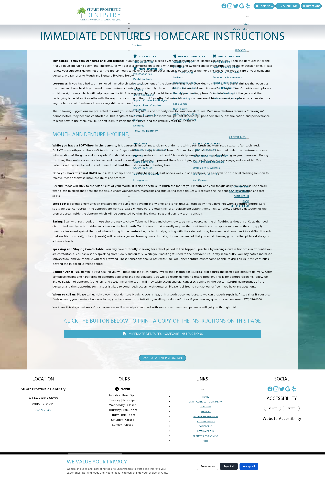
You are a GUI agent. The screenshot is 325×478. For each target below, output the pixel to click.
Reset (291, 408)
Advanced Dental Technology (210, 156)
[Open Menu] (247, 16)
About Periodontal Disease (208, 162)
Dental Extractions (184, 93)
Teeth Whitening (183, 72)
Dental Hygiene (222, 62)
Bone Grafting (181, 99)
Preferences (207, 466)
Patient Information (205, 417)
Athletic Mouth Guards (186, 114)
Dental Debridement (224, 88)
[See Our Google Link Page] (241, 5)
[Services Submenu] (247, 51)
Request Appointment (205, 436)
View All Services (143, 62)
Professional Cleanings (226, 67)
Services (240, 50)
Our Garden (241, 187)
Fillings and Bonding (185, 88)
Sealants (178, 78)
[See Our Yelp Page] (247, 5)
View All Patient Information (150, 150)
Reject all (228, 466)
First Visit (139, 156)
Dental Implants (142, 79)
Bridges (137, 120)
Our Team (137, 46)
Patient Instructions (205, 150)
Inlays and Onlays (143, 95)
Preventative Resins (184, 83)
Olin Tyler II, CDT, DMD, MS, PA (205, 402)
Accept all (249, 466)
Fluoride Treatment (224, 93)
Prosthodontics (142, 74)
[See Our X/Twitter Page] (235, 5)
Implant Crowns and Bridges (150, 100)
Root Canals (180, 104)
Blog (246, 201)
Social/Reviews (239, 191)
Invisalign (178, 67)
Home (245, 24)
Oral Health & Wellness (206, 168)
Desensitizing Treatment (227, 99)
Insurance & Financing (146, 174)
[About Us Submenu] (247, 29)
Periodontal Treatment (226, 72)
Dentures (138, 126)
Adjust (273, 408)
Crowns (137, 84)
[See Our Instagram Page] (229, 5)
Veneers (138, 90)
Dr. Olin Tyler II (140, 39)
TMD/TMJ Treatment (145, 131)
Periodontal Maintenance (227, 78)
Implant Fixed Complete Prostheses (147, 107)
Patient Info (237, 137)
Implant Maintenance (225, 83)
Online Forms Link (143, 162)
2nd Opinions (200, 180)
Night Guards (181, 109)
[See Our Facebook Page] (223, 5)
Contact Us (241, 196)
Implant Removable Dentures (150, 115)
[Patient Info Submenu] (247, 138)
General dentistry (183, 62)
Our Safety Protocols (205, 174)
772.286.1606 (43, 410)
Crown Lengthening (184, 120)
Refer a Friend (240, 206)
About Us (239, 29)
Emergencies (140, 180)
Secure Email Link (143, 168)
